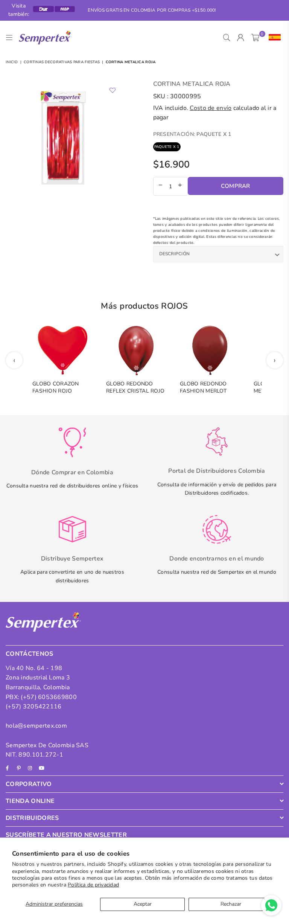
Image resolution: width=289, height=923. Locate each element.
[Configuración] (273, 37)
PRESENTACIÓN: (192, 134)
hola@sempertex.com (36, 726)
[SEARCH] (227, 37)
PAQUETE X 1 (166, 146)
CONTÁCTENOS (29, 654)
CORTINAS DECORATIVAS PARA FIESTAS (62, 62)
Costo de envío (210, 108)
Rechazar (231, 904)
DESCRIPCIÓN (174, 254)
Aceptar (143, 904)
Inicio (12, 62)
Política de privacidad (93, 884)
